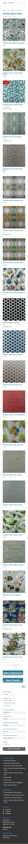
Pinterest (7, 811)
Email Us (5, 829)
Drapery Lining (8, 700)
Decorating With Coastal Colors (13, 792)
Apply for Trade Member (10, 835)
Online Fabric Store (12, 10)
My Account (6, 837)
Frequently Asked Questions (12, 763)
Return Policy (7, 780)
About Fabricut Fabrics (10, 785)
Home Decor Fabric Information (13, 766)
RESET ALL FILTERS (14, 749)
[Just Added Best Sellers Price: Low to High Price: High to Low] (8, 694)
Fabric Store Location (10, 760)
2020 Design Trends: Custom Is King (14, 795)
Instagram (7, 813)
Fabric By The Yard (9, 703)
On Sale (6, 744)
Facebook (7, 809)
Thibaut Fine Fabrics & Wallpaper (13, 782)
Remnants (7, 705)
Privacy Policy (7, 777)
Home (4, 10)
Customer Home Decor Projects (13, 797)
